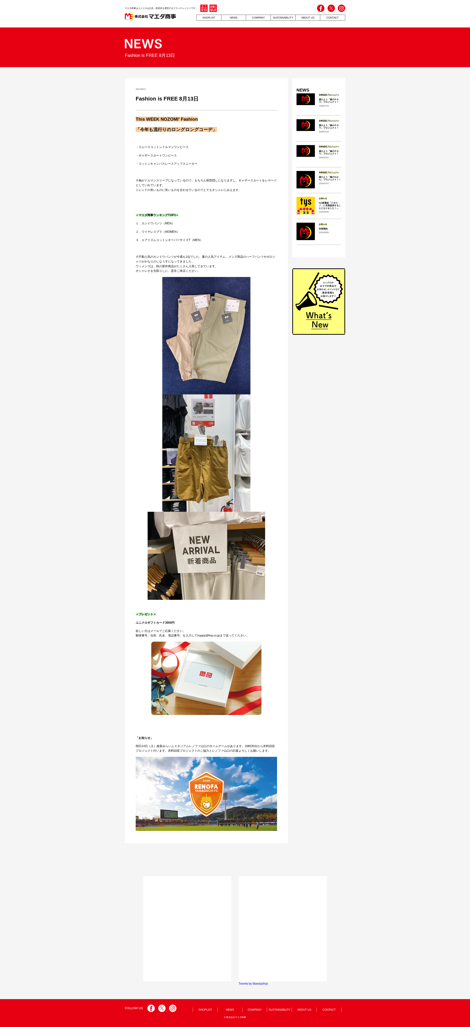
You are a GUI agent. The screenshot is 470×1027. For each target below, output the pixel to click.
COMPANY (258, 17)
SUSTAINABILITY (279, 1009)
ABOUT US (307, 17)
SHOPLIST (209, 17)
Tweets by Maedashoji (253, 983)
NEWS (233, 17)
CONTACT (332, 17)
